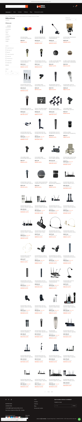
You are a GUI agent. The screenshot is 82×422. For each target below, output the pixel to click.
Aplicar (17, 73)
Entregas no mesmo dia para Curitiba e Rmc (41, 1)
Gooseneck (7, 39)
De (6, 71)
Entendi (17, 419)
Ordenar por (67, 17)
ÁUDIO (9, 16)
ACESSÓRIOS (8, 29)
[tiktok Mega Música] (11, 399)
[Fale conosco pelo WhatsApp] (79, 419)
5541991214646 (9, 403)
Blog (31, 12)
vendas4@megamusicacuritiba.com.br (14, 408)
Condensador (8, 36)
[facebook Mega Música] (8, 399)
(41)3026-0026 (9, 405)
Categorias (8, 12)
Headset (7, 41)
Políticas (26, 12)
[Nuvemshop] (41, 418)
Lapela (7, 32)
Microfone (13, 16)
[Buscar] (26, 6)
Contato (20, 12)
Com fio (7, 34)
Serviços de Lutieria (38, 12)
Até (11, 71)
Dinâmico (7, 37)
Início (14, 12)
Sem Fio (7, 30)
